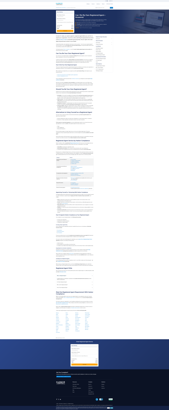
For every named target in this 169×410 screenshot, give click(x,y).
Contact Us (90, 386)
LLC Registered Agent (99, 53)
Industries (103, 388)
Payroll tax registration (74, 174)
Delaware (57, 323)
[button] (106, 399)
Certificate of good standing (75, 160)
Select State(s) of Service (75, 348)
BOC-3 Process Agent (99, 67)
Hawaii (57, 329)
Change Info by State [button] (99, 44)
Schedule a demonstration (75, 307)
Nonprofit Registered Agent (100, 54)
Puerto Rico (58, 332)
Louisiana (67, 320)
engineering (86, 188)
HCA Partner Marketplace (77, 388)
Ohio (76, 326)
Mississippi (67, 329)
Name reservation (74, 166)
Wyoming (86, 329)
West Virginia (87, 326)
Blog (73, 390)
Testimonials (90, 388)
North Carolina (77, 323)
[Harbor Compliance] (60, 382)
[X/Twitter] (58, 399)
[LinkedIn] (60, 399)
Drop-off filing (73, 159)
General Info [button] (98, 38)
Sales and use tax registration (76, 175)
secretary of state (63, 39)
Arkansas (57, 317)
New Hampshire (78, 317)
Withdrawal (73, 170)
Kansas (67, 317)
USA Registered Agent (99, 48)
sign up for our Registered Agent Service (85, 239)
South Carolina (87, 314)
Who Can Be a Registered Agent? (62, 284)
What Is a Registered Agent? (61, 275)
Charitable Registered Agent (100, 65)
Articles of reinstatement (75, 162)
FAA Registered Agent (99, 70)
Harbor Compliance (59, 4)
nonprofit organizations (74, 74)
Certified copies (73, 163)
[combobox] (65, 16)
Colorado (57, 320)
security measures (65, 203)
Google (90, 27)
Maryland (67, 323)
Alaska (57, 314)
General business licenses (75, 187)
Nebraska (76, 314)
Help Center (75, 386)
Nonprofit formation (60, 231)
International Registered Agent (101, 58)
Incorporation (73, 182)
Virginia (86, 323)
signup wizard (71, 253)
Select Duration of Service (61, 18)
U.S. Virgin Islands (99, 60)
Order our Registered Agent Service (69, 297)
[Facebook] (56, 399)
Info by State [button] (98, 42)
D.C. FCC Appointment (99, 69)
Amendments (73, 169)
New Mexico (77, 320)
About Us (89, 384)
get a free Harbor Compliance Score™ (62, 302)
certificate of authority (75, 78)
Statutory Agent (98, 51)
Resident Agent (98, 49)
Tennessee (86, 317)
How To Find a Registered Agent (62, 287)
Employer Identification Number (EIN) (77, 173)
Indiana (67, 314)
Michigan (67, 326)
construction (82, 188)
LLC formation (59, 232)
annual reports (77, 168)
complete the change (61, 261)
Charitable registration (74, 183)
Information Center (63, 271)
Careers (89, 390)
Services (102, 386)
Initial (72, 168)
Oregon (76, 329)
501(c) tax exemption (74, 184)
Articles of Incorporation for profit (62, 74)
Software (102, 384)
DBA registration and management (76, 167)
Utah (86, 320)
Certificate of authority (75, 161)
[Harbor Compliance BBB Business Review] (100, 399)
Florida (57, 326)
